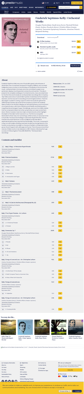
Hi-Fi (16, 7)
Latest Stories (68, 12)
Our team (4, 367)
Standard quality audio (48, 47)
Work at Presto (5, 376)
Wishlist (67, 3)
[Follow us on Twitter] (6, 381)
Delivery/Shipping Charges (26, 379)
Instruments (39, 7)
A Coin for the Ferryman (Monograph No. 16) (23, 202)
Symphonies (61, 95)
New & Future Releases (6, 13)
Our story (4, 372)
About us (4, 365)
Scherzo (12, 181)
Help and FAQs (23, 374)
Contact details (42, 365)
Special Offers (57, 12)
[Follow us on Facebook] (3, 381)
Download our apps (43, 370)
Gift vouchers (23, 372)
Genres (35, 12)
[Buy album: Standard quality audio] (79, 47)
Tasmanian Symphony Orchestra (11, 149)
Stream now (45, 66)
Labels (29, 12)
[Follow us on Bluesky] (9, 381)
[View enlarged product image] (16, 32)
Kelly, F (7, 146)
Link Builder (23, 376)
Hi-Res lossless (45, 41)
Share (80, 71)
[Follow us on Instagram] (13, 381)
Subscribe (70, 370)
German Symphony (12, 157)
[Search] (80, 7)
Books (31, 7)
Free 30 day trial (75, 65)
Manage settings (64, 391)
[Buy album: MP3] (79, 53)
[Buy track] (60, 166)
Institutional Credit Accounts (27, 381)
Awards (49, 12)
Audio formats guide (52, 37)
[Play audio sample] (3, 146)
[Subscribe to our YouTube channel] (16, 381)
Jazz (11, 7)
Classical (5, 7)
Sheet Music (23, 7)
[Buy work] (60, 146)
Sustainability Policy (6, 374)
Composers (16, 12)
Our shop (4, 369)
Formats (42, 12)
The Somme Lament (15, 192)
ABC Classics (61, 87)
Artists (23, 12)
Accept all (78, 391)
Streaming (52, 7)
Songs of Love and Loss (13, 282)
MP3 (41, 52)
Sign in (58, 3)
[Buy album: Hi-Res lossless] (79, 41)
